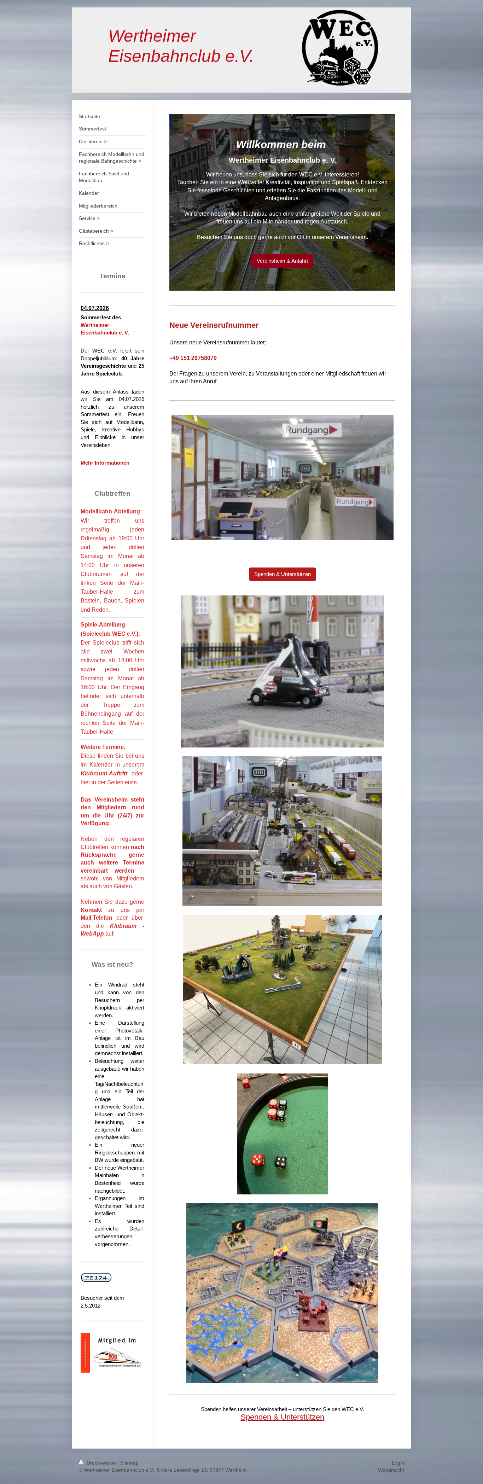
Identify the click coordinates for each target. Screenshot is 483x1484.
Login (398, 1463)
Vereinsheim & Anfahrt (282, 261)
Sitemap (129, 1463)
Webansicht (391, 1470)
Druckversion (101, 1463)
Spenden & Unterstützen (282, 574)
